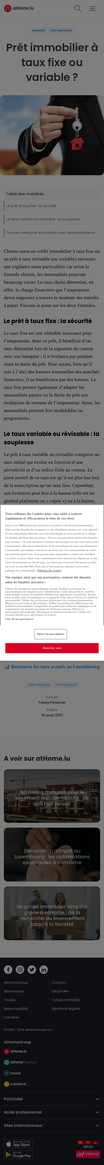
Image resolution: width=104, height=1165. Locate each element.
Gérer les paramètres (50, 633)
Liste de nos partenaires (19, 618)
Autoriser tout (52, 647)
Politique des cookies (49, 570)
